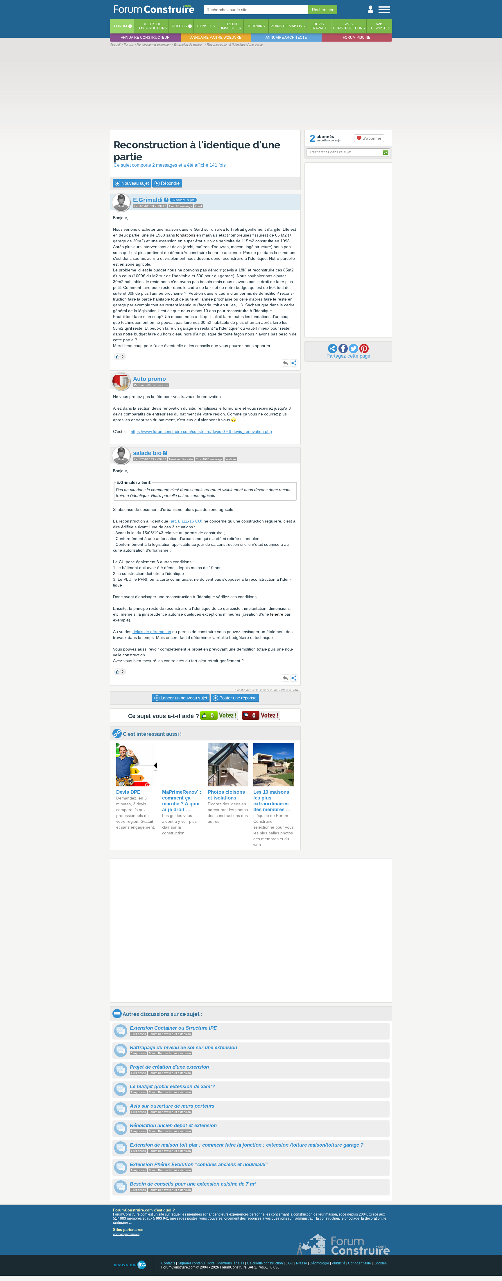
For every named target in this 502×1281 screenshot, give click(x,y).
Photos (179, 26)
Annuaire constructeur (145, 37)
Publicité (338, 1263)
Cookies (380, 1263)
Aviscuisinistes (379, 26)
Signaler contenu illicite (196, 1263)
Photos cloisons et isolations (226, 795)
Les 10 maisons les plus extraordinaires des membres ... (271, 800)
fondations (185, 235)
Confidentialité (359, 1263)
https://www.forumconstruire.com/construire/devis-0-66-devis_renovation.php (201, 431)
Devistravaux (319, 26)
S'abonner (371, 138)
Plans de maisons (287, 26)
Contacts (168, 1263)
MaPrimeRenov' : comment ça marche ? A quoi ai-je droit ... (181, 800)
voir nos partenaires (126, 1234)
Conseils (206, 26)
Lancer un (183, 697)
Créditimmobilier (231, 26)
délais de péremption (151, 631)
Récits (152, 26)
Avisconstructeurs (349, 26)
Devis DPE (128, 792)
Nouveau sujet (134, 183)
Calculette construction (265, 1263)
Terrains (256, 26)
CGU (289, 1263)
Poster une (237, 697)
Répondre (170, 183)
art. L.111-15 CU (186, 521)
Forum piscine (356, 37)
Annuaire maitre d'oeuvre (215, 37)
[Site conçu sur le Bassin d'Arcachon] (129, 1265)
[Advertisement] (251, 88)
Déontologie (319, 1263)
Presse (301, 1263)
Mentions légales (230, 1263)
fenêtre (276, 614)
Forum (120, 26)
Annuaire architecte (286, 37)
